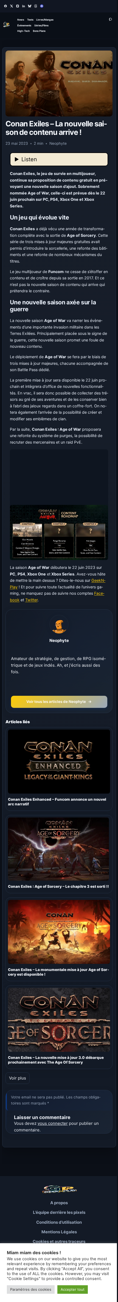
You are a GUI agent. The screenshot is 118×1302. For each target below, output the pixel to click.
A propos (59, 1202)
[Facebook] (5, 6)
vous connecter (53, 1123)
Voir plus (17, 1078)
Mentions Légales (59, 1231)
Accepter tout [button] (73, 1289)
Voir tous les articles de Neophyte (59, 701)
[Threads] (35, 6)
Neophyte (59, 640)
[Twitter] (11, 6)
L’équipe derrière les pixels (59, 1212)
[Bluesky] (29, 6)
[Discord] (41, 6)
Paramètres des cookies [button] (30, 1289)
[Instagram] (17, 6)
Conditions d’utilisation (59, 1222)
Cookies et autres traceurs (59, 1241)
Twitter (31, 599)
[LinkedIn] (23, 6)
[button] (59, 504)
